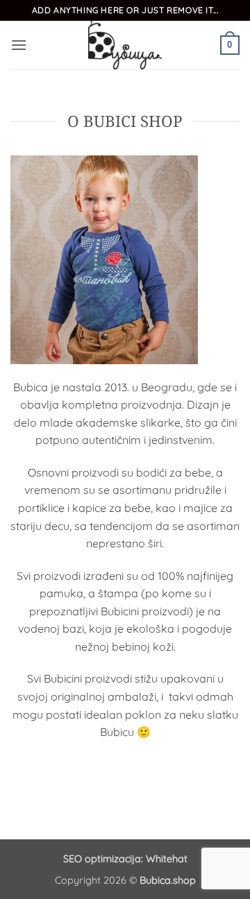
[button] (18, 45)
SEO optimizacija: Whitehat (125, 859)
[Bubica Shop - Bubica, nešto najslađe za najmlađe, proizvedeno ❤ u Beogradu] (125, 45)
